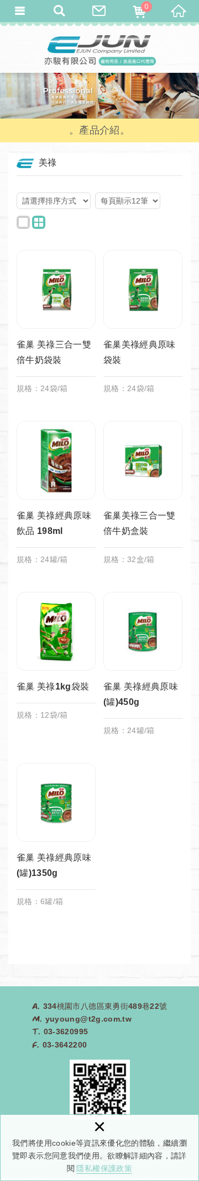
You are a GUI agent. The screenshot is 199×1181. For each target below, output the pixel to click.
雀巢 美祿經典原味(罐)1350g (56, 840)
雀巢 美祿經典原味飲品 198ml (56, 498)
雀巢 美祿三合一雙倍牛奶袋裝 (56, 327)
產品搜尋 (60, 11)
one (23, 222)
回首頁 (179, 11)
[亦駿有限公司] (99, 49)
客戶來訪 (99, 11)
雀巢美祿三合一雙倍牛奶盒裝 (142, 498)
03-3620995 (66, 1031)
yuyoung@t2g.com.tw (88, 1018)
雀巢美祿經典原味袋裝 (142, 327)
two (38, 222)
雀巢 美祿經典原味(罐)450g (142, 669)
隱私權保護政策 (104, 1168)
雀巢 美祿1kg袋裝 (56, 661)
